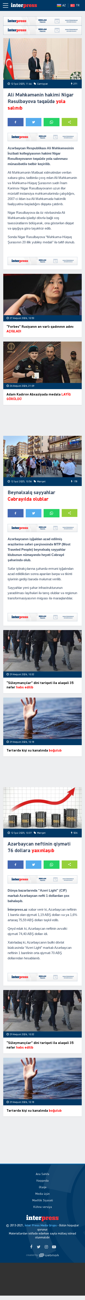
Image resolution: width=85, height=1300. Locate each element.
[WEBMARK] (42, 1255)
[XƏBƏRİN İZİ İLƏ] (24, 5)
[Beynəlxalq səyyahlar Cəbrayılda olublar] (42, 456)
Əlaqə (42, 1187)
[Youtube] (54, 1247)
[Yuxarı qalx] (72, 1287)
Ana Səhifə (42, 1174)
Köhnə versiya (42, 1207)
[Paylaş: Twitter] (34, 122)
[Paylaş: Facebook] (16, 122)
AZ (64, 5)
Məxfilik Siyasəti (42, 1200)
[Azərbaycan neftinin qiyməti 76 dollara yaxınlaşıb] (42, 808)
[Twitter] (38, 1247)
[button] (70, 122)
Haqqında (42, 1180)
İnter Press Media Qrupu (41, 1225)
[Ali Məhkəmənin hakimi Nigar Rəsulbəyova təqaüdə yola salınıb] (42, 59)
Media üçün (42, 1193)
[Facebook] (31, 1247)
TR (78, 5)
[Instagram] (46, 1247)
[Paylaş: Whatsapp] (52, 122)
